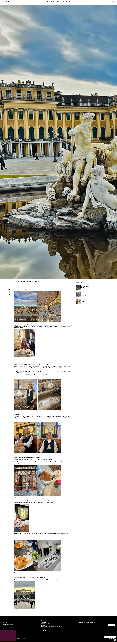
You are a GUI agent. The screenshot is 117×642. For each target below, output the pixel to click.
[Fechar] (15, 630)
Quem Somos (4, 622)
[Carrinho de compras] (114, 1)
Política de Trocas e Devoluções (7, 624)
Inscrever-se (111, 624)
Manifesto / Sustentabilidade (7, 627)
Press (3, 629)
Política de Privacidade (6, 626)
